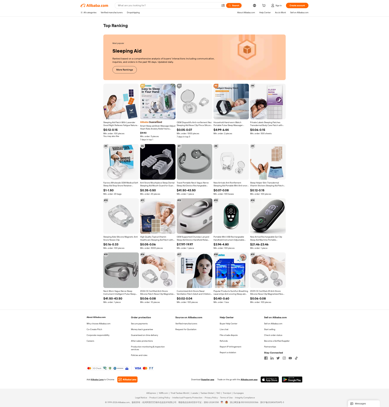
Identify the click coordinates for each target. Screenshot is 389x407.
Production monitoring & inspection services (148, 348)
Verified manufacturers (186, 323)
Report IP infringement (230, 346)
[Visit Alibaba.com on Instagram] (284, 358)
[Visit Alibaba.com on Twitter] (278, 358)
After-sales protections (142, 341)
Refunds (224, 341)
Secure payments (139, 323)
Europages (239, 393)
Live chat (224, 329)
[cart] (264, 6)
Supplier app (207, 379)
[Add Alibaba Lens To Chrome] (127, 380)
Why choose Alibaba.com (98, 323)
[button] (223, 5)
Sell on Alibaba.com (273, 323)
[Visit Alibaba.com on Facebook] (266, 358)
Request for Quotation (185, 329)
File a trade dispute (229, 335)
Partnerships (270, 346)
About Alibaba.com (96, 317)
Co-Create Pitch (94, 329)
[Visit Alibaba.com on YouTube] (290, 358)
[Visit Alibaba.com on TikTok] (296, 358)
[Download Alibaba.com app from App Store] (270, 380)
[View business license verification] (221, 402)
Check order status (273, 335)
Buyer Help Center (228, 323)
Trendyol (227, 393)
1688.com (163, 393)
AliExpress (151, 393)
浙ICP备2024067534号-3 (272, 402)
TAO (218, 393)
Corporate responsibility (98, 335)
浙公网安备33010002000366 (244, 402)
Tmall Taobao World (179, 393)
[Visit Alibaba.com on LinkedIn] (272, 358)
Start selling (269, 329)
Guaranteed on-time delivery (144, 335)
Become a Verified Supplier (277, 341)
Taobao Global (207, 393)
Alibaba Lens (97, 379)
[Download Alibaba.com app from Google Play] (292, 380)
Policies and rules (139, 355)
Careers (90, 341)
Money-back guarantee (142, 329)
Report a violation (228, 352)
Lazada (194, 393)
